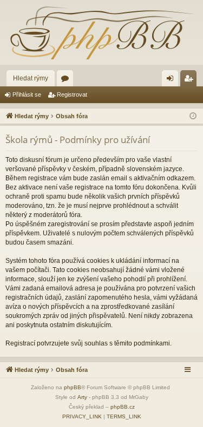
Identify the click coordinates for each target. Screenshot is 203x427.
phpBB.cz (122, 407)
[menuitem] (82, 417)
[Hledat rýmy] (101, 32)
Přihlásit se (26, 94)
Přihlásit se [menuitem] (172, 80)
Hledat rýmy (30, 78)
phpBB (72, 387)
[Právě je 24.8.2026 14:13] (193, 116)
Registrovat (72, 94)
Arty (82, 397)
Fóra (67, 80)
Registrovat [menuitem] (191, 80)
